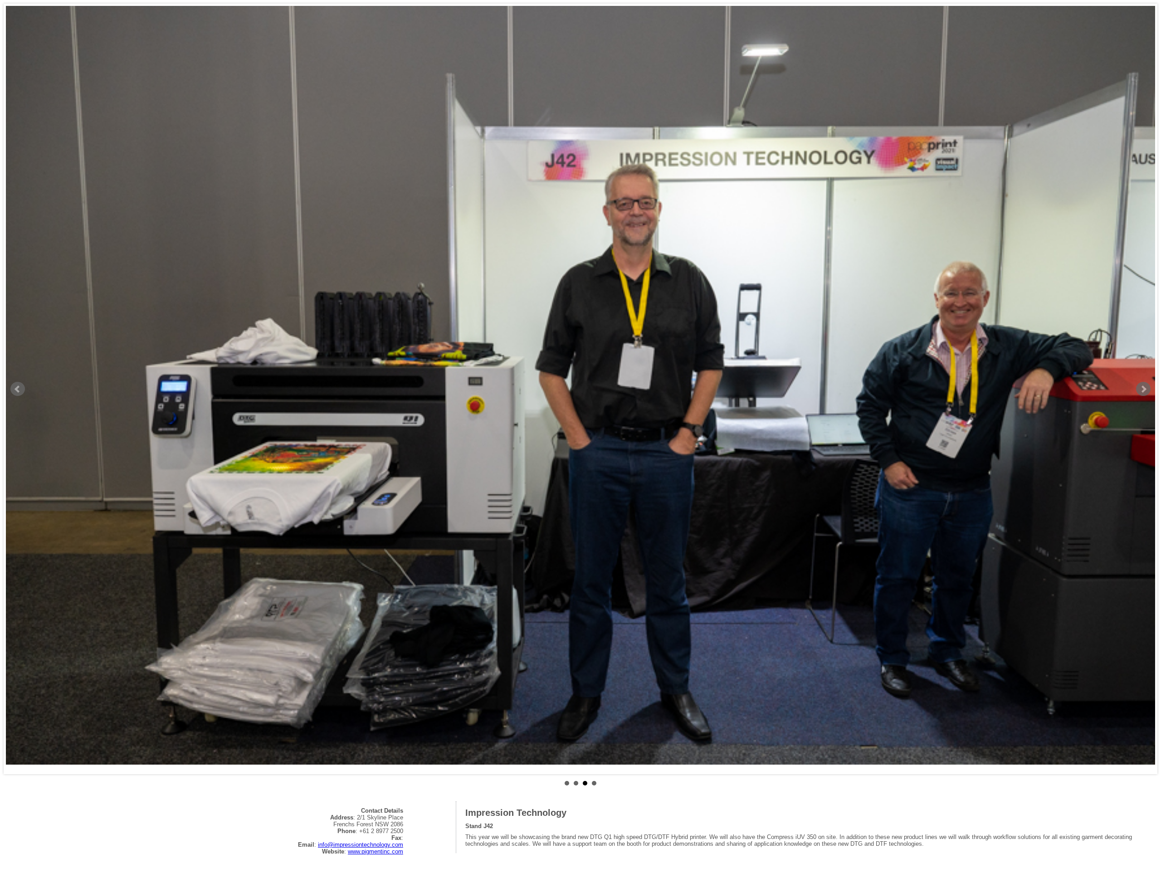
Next (1143, 389)
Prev (17, 389)
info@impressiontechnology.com (360, 844)
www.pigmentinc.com (375, 851)
